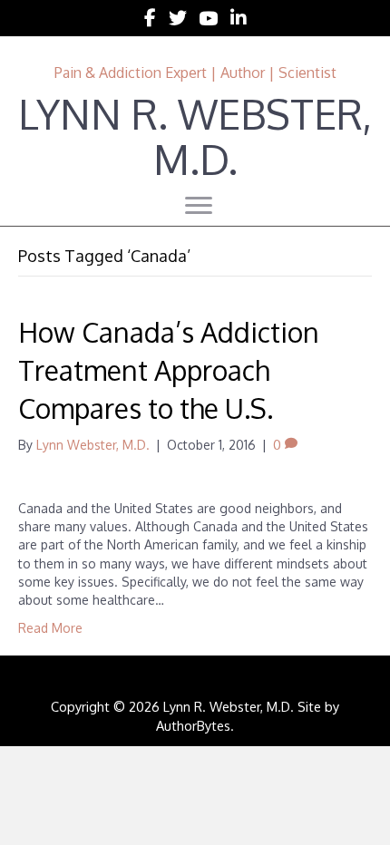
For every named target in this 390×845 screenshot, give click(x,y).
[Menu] (198, 205)
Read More (50, 628)
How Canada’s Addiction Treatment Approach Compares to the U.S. (168, 370)
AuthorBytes (193, 725)
